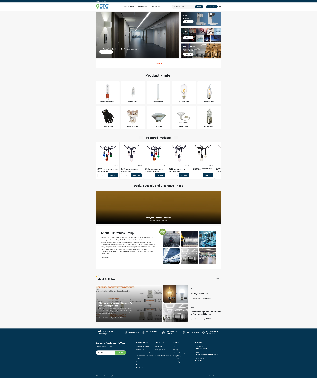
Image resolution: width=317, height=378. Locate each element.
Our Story (175, 350)
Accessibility (176, 362)
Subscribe (120, 352)
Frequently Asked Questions (163, 356)
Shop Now (106, 52)
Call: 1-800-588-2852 (101, 1)
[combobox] (187, 7)
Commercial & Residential (143, 353)
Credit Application (160, 350)
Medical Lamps (140, 350)
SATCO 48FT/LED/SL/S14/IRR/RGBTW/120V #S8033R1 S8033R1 (155, 169)
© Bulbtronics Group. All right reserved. (107, 376)
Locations (157, 353)
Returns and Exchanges (179, 353)
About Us (176, 342)
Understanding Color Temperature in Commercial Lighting (206, 313)
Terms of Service (177, 359)
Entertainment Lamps (142, 347)
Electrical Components (142, 368)
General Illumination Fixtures (144, 356)
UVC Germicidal (140, 359)
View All (218, 278)
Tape (137, 365)
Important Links (160, 342)
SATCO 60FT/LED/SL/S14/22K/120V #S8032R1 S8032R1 (129, 169)
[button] (129, 6)
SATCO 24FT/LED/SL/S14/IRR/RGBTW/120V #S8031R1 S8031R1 (107, 169)
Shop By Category (142, 342)
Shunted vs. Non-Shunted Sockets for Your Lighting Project (116, 304)
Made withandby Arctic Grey (212, 376)
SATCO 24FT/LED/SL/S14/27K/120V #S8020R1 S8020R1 (177, 169)
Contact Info (158, 347)
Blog (174, 347)
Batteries (138, 362)
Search (199, 6)
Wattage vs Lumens (199, 293)
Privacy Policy (177, 356)
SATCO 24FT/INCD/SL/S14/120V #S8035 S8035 (202, 169)
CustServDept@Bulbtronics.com (206, 354)
